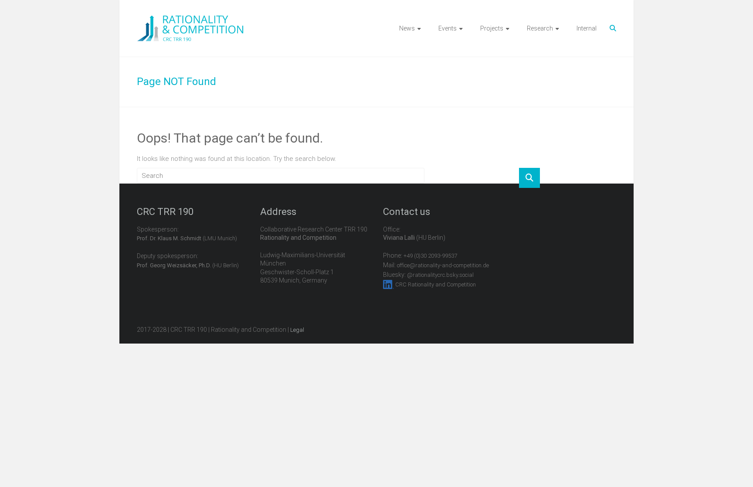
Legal (297, 330)
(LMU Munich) (187, 238)
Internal (587, 28)
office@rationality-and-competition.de (443, 265)
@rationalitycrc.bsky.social (440, 275)
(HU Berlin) (188, 265)
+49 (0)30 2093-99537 (430, 255)
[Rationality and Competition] (190, 20)
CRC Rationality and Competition (435, 284)
